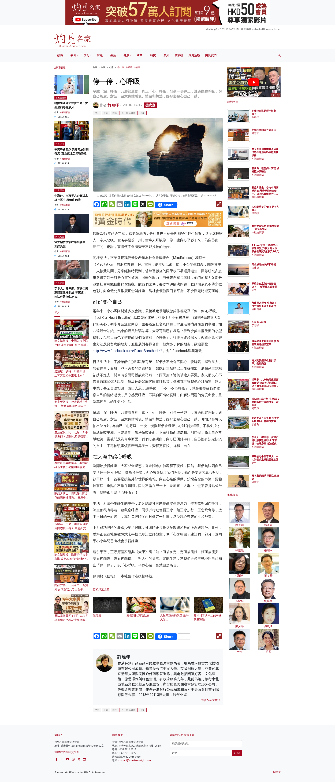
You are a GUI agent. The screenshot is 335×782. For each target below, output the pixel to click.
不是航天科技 (259, 322)
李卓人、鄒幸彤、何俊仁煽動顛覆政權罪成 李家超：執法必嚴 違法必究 (71, 292)
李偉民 (255, 424)
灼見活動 (194, 55)
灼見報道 (59, 190)
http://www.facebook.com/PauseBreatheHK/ (127, 351)
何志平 (255, 133)
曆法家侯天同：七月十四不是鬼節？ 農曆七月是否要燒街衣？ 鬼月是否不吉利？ (71, 436)
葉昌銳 (255, 117)
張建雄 (255, 267)
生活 (113, 55)
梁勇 (254, 462)
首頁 (95, 67)
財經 (100, 55)
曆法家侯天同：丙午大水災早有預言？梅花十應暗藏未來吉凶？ (71, 620)
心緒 (142, 113)
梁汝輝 (255, 408)
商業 (139, 55)
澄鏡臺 (150, 105)
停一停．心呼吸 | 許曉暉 (128, 67)
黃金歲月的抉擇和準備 (264, 264)
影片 (166, 55)
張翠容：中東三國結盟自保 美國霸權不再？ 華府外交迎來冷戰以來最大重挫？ (71, 528)
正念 (106, 113)
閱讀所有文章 (209, 700)
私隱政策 (277, 772)
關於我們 (211, 55)
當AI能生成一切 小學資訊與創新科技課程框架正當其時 (265, 401)
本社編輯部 (65, 112)
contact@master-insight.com (134, 760)
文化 (86, 55)
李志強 (255, 325)
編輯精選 (256, 309)
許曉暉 (113, 105)
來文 (254, 290)
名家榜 (179, 55)
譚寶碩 (255, 213)
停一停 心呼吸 (128, 113)
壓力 (97, 113)
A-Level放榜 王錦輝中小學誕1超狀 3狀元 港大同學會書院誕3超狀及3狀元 (265, 248)
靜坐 (115, 113)
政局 (60, 55)
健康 (126, 55)
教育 (73, 55)
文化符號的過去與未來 (264, 130)
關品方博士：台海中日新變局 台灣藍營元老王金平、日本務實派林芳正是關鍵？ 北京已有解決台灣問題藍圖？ (265, 194)
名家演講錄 (60, 98)
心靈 (111, 67)
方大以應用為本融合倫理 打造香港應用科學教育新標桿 (265, 152)
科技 (153, 55)
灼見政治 (59, 144)
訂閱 (237, 753)
